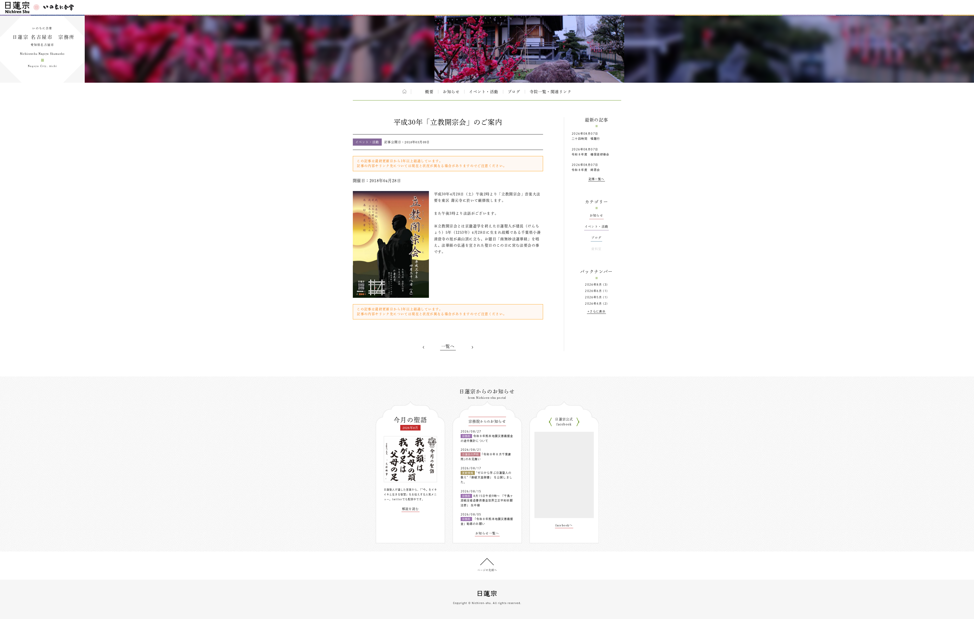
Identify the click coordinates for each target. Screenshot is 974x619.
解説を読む (410, 508)
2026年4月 (593, 303)
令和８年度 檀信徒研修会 (591, 154)
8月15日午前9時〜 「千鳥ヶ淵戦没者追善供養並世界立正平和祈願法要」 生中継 (487, 500)
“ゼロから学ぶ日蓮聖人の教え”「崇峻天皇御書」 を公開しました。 (486, 477)
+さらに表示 (596, 311)
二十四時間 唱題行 (586, 138)
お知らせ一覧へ (487, 533)
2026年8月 (593, 284)
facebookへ (564, 525)
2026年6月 (593, 290)
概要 (429, 92)
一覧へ (448, 346)
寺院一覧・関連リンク (550, 92)
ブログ (514, 92)
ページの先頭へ (487, 570)
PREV (423, 347)
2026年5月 (593, 297)
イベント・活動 (483, 92)
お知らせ (451, 92)
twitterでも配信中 (404, 499)
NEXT (472, 347)
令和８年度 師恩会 (586, 169)
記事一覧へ (596, 179)
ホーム (404, 91)
